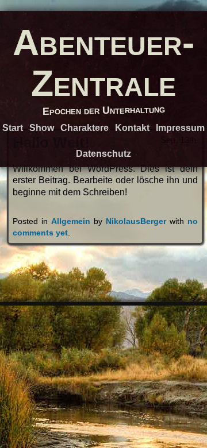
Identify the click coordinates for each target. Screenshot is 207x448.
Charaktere (84, 128)
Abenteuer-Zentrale (103, 62)
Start (12, 128)
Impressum (180, 128)
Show (41, 128)
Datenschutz (103, 154)
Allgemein (70, 221)
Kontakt (132, 128)
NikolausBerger (136, 221)
